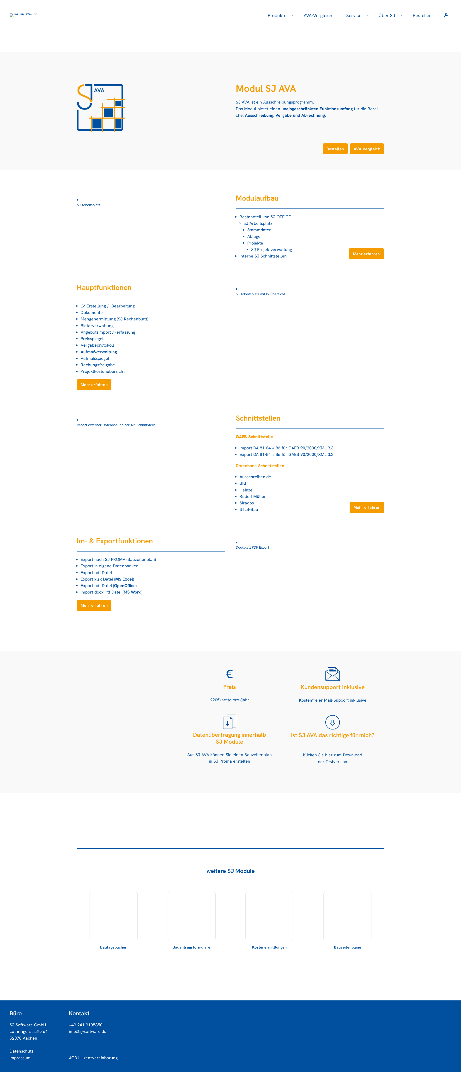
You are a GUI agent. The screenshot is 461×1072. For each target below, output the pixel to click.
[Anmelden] (446, 15)
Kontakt (79, 1013)
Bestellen (335, 149)
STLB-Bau (249, 509)
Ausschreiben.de (255, 476)
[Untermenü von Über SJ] (402, 15)
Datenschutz (21, 1051)
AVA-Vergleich (367, 149)
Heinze (246, 490)
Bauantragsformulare (191, 947)
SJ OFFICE (281, 217)
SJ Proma (222, 761)
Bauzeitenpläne (347, 947)
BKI (243, 483)
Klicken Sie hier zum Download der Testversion (332, 758)
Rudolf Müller (253, 496)
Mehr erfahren (366, 254)
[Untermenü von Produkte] (293, 15)
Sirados (247, 503)
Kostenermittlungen (269, 947)
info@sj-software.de (87, 1031)
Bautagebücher (113, 947)
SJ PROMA (115, 559)
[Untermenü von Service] (368, 15)
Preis (229, 687)
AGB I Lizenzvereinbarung (93, 1057)
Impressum (20, 1057)
